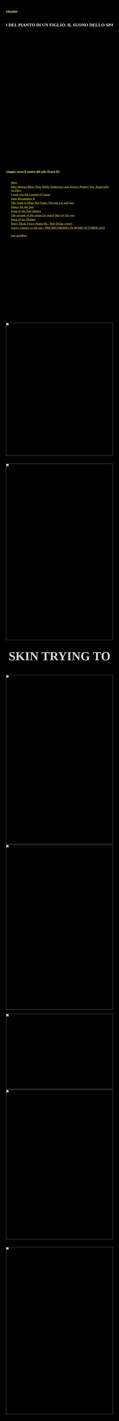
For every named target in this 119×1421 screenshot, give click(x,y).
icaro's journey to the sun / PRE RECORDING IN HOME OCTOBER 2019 (58, 227)
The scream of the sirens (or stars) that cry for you (42, 215)
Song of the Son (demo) (26, 211)
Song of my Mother (23, 219)
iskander (12, 11)
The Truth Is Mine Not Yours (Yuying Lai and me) (42, 202)
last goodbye (19, 235)
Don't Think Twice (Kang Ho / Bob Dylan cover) (41, 223)
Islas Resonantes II (23, 198)
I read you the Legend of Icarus (30, 194)
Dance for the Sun (22, 207)
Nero (14, 182)
